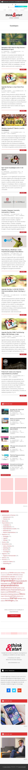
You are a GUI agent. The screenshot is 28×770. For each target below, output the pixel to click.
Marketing (5, 548)
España (18, 587)
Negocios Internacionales (8, 215)
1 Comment (12, 92)
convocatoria (5, 576)
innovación (12, 592)
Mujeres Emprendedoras (11, 173)
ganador (23, 590)
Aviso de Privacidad (22, 766)
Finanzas (5, 519)
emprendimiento (10, 585)
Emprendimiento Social (8, 588)
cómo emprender (19, 576)
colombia (22, 572)
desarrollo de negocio (8, 579)
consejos (21, 574)
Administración (7, 517)
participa (13, 596)
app (8, 572)
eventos (8, 590)
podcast (18, 596)
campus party (17, 572)
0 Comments (13, 52)
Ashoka (11, 572)
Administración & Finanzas (8, 515)
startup (13, 598)
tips (14, 600)
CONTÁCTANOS (14, 615)
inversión (18, 592)
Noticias (3, 52)
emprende (19, 578)
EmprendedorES (4, 437)
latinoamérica (4, 594)
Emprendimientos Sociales (9, 528)
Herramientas (5, 544)
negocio (3, 596)
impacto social (4, 592)
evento (3, 590)
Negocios (4, 553)
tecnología (9, 600)
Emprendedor (8, 580)
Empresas (4, 534)
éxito (17, 600)
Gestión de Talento (8, 561)
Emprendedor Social (6, 583)
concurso (9, 574)
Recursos (6, 446)
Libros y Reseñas (7, 546)
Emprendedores (6, 523)
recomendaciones (5, 598)
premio (21, 596)
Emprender (17, 583)
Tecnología (5, 427)
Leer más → (23, 69)
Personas (4, 559)
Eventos (3, 92)
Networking (6, 563)
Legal (4, 538)
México (22, 594)
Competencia (3, 574)
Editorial (4, 521)
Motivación (6, 530)
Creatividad (4, 255)
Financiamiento (16, 590)
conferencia (15, 574)
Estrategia (5, 536)
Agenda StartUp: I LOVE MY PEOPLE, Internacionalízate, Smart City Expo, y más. (13, 291)
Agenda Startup (4, 572)
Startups (6, 418)
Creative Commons (6, 766)
